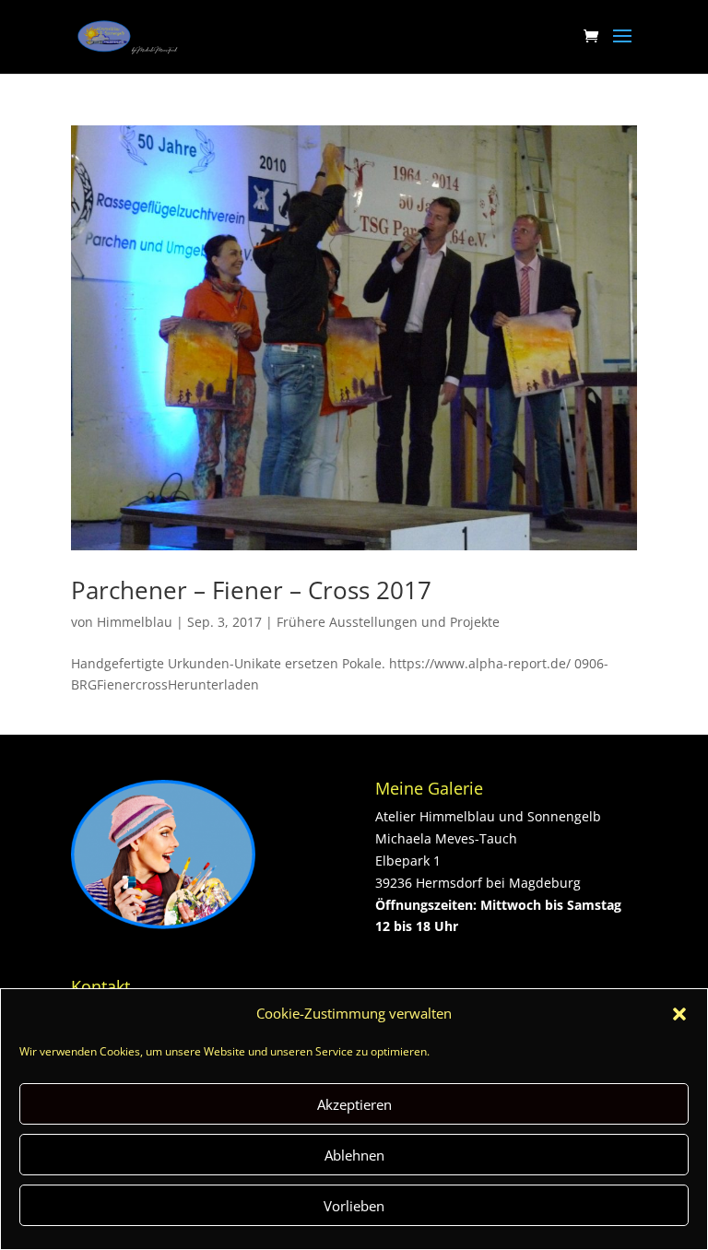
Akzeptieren (354, 1104)
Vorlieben (354, 1206)
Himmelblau (134, 622)
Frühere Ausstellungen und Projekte (388, 622)
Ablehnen (354, 1155)
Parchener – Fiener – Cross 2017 (251, 590)
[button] (679, 1014)
